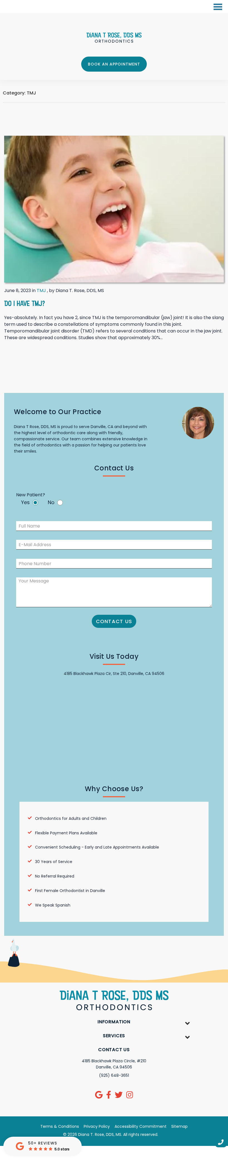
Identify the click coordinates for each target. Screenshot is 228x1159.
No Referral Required (54, 876)
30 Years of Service (53, 861)
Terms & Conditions (59, 1126)
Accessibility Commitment (141, 1126)
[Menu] (218, 7)
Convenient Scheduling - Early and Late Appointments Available (97, 847)
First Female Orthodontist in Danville (70, 890)
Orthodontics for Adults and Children (70, 818)
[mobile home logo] (114, 38)
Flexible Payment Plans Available (66, 833)
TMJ (41, 290)
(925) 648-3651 (114, 1075)
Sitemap (179, 1126)
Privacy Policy (97, 1126)
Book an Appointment (114, 64)
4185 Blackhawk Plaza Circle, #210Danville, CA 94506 (114, 1064)
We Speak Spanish (52, 905)
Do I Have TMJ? (24, 303)
